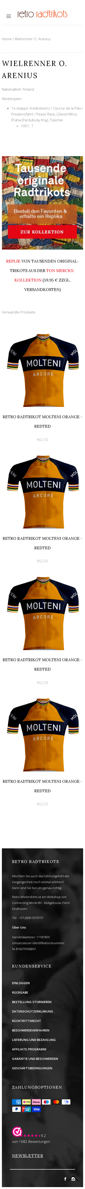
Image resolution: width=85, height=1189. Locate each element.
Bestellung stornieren (31, 1002)
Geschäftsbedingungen (32, 1068)
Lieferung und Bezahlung (34, 1040)
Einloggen (21, 983)
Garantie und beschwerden (35, 1059)
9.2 (43, 1135)
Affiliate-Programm (29, 1049)
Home (7, 38)
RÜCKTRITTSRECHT (26, 1021)
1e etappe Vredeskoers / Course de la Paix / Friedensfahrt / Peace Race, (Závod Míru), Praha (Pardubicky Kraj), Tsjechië (47, 114)
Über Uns (19, 927)
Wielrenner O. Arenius (33, 38)
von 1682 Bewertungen (31, 1141)
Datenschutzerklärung (32, 1011)
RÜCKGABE (20, 992)
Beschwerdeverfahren (30, 1030)
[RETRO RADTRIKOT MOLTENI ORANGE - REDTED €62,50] (42, 329)
